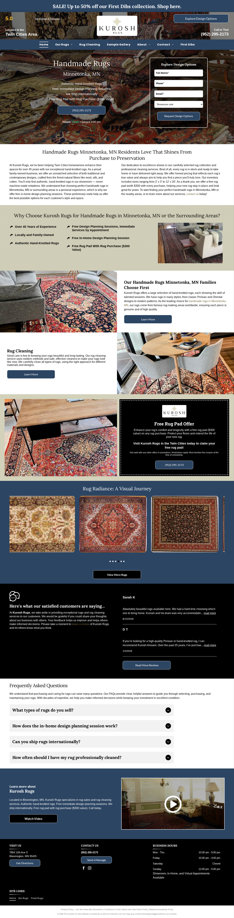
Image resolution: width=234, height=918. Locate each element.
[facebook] (83, 868)
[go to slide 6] (124, 561)
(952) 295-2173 (215, 34)
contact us (192, 194)
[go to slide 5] (121, 561)
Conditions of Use (112, 909)
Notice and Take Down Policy (135, 909)
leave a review (80, 624)
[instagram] (89, 868)
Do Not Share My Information (90, 909)
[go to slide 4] (118, 561)
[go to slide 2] (113, 561)
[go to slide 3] (115, 561)
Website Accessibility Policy (161, 909)
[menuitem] (44, 45)
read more (210, 613)
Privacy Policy (67, 909)
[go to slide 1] (110, 561)
